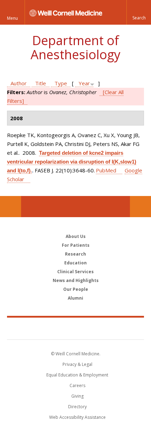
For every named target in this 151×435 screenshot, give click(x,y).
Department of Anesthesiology (75, 47)
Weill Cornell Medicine (75, 328)
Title (40, 83)
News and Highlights (76, 280)
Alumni (75, 298)
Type (60, 83)
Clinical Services (75, 272)
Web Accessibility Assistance (77, 417)
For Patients (76, 245)
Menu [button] (12, 18)
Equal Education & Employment (77, 375)
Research (75, 254)
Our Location (10, 206)
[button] (138, 12)
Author (19, 83)
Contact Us (140, 206)
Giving (77, 396)
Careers (77, 385)
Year (84, 83)
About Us (76, 236)
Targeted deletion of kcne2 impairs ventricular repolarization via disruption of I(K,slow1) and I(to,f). (71, 161)
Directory (77, 407)
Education (75, 263)
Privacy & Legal (77, 364)
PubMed (106, 170)
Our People (75, 289)
